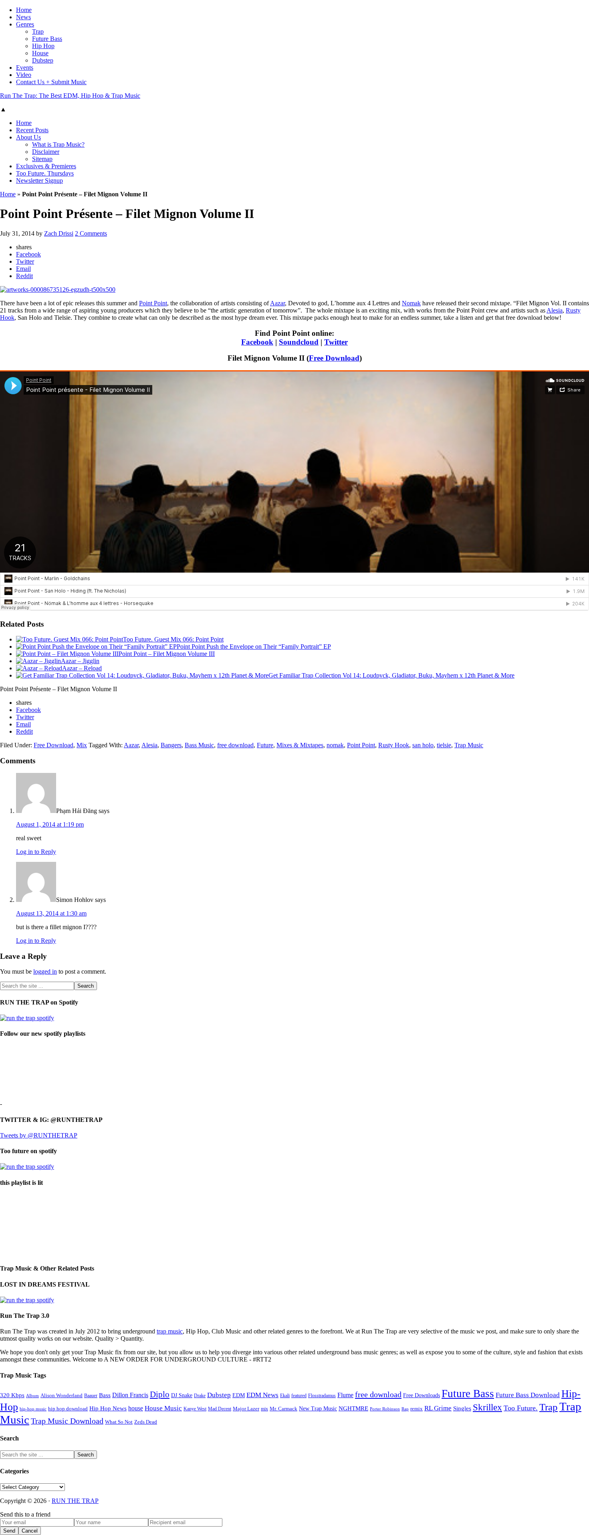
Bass (105, 1395)
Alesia (555, 310)
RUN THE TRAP (75, 1500)
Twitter (336, 342)
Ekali (285, 1395)
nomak (335, 745)
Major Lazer (246, 1409)
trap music (170, 1331)
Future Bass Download (528, 1395)
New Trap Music (318, 1409)
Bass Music (199, 745)
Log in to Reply (36, 851)
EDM (238, 1395)
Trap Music (468, 745)
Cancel (30, 1531)
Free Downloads (421, 1395)
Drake (200, 1395)
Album (32, 1396)
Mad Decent (219, 1409)
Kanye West (195, 1409)
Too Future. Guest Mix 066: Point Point (173, 639)
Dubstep (219, 1395)
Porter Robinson (385, 1409)
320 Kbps (12, 1395)
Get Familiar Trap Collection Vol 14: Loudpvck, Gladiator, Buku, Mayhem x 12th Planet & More (391, 675)
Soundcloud (299, 342)
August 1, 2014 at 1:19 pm (50, 824)
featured (299, 1395)
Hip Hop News (108, 1408)
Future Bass (468, 1394)
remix (416, 1409)
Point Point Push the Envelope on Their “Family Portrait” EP (254, 646)
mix (264, 1409)
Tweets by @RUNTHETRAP (38, 1135)
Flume (345, 1395)
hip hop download (68, 1409)
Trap (548, 1407)
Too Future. (521, 1408)
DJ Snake (181, 1395)
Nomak (411, 303)
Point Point (153, 303)
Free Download (334, 358)
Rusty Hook (393, 745)
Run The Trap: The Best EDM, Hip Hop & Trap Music (70, 95)
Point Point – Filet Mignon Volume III (167, 653)
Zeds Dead (145, 1422)
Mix (82, 745)
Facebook (257, 342)
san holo (423, 745)
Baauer (90, 1395)
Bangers (171, 745)
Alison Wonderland (61, 1395)
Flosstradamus (322, 1395)
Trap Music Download (67, 1420)
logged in (45, 971)
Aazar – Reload (82, 668)
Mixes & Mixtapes (299, 745)
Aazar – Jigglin (80, 661)
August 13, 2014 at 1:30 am (51, 913)
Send (9, 1531)
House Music (163, 1408)
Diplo (159, 1394)
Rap (405, 1408)
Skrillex (487, 1407)
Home (8, 194)
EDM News (262, 1395)
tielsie (444, 745)
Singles (462, 1408)
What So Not (119, 1422)
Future (265, 745)
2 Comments (91, 233)
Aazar (277, 303)
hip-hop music (33, 1408)
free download (235, 745)
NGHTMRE (353, 1408)
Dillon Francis (130, 1395)
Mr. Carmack (283, 1409)
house (135, 1408)
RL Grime (438, 1408)
